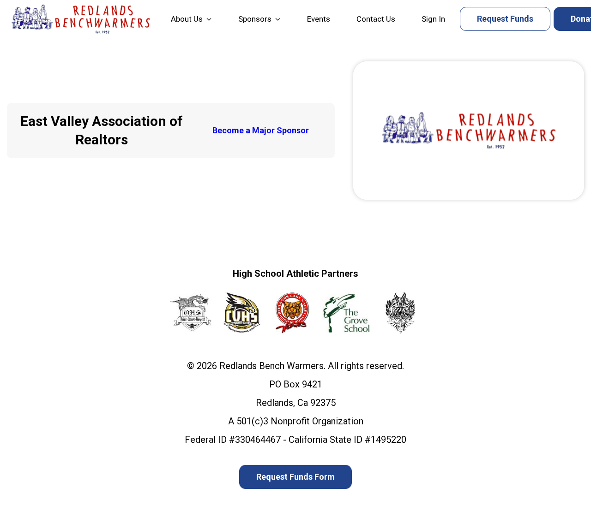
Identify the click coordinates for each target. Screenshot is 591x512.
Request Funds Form (295, 477)
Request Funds (505, 19)
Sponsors (254, 19)
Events (318, 19)
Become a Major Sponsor (260, 130)
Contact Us (375, 19)
